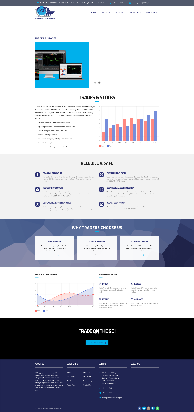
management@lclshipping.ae (143, 3)
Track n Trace (135, 12)
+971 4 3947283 (118, 3)
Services (119, 12)
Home (93, 12)
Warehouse (71, 381)
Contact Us (151, 12)
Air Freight (87, 377)
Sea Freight (71, 377)
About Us (106, 12)
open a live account (96, 342)
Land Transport (88, 381)
